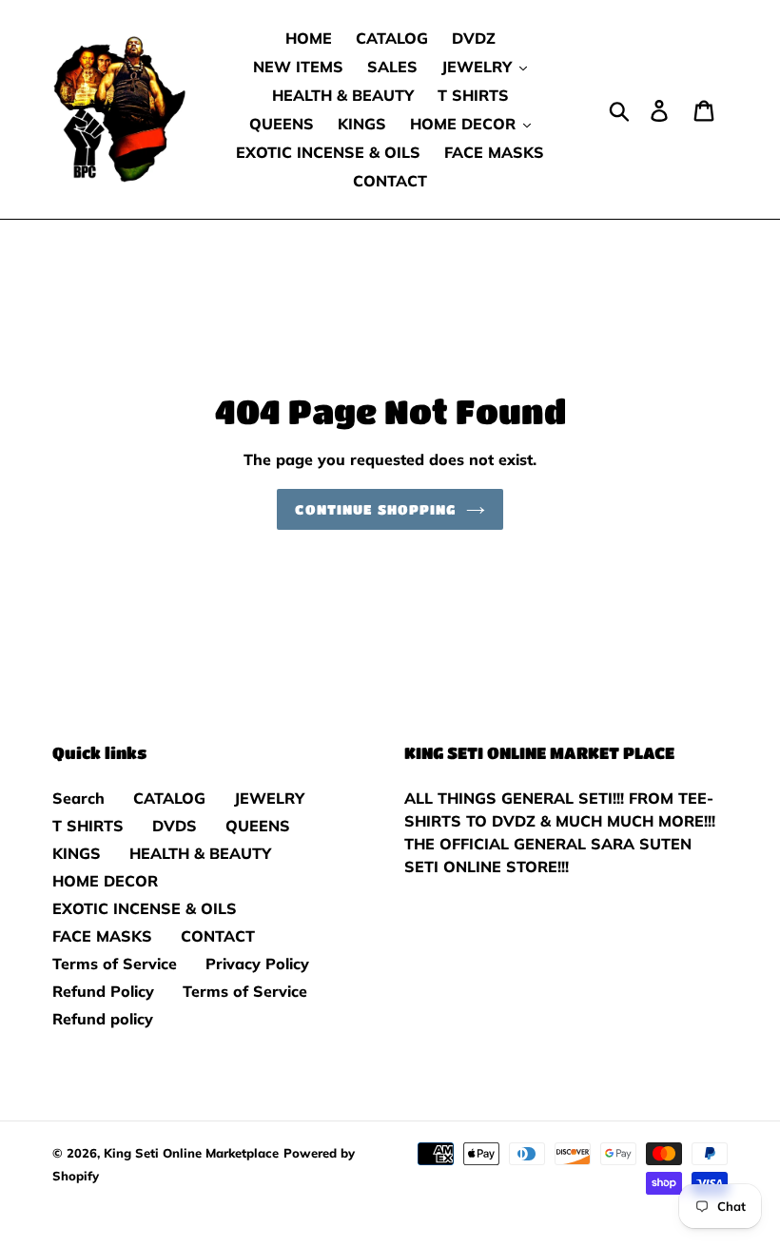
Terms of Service (114, 963)
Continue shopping (375, 508)
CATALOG (169, 798)
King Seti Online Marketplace (191, 1152)
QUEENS (257, 825)
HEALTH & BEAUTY (200, 853)
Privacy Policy (257, 963)
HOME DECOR (105, 880)
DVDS (174, 825)
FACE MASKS (102, 935)
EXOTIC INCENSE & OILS (144, 908)
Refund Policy (103, 991)
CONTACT (218, 935)
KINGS (76, 853)
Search (78, 798)
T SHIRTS (88, 825)
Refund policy (102, 1018)
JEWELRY (269, 798)
